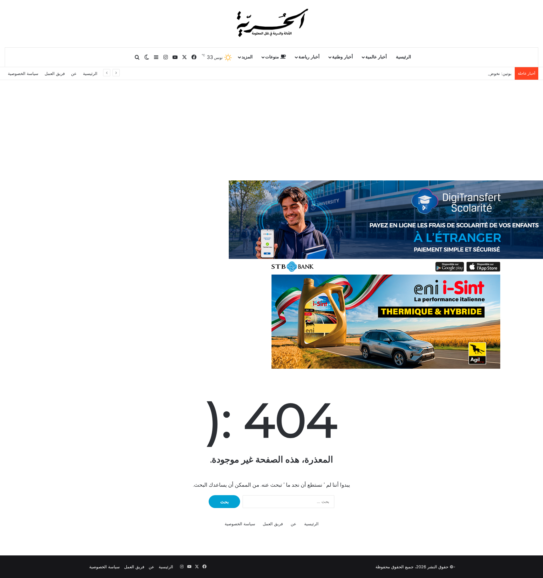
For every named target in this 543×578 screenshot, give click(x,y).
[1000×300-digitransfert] (386, 227)
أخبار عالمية (376, 57)
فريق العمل (55, 73)
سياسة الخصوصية (23, 73)
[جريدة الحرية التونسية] (271, 23)
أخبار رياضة (309, 57)
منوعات (272, 57)
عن (74, 73)
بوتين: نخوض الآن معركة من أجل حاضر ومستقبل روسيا (464, 73)
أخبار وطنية (342, 57)
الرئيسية (403, 57)
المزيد (247, 57)
